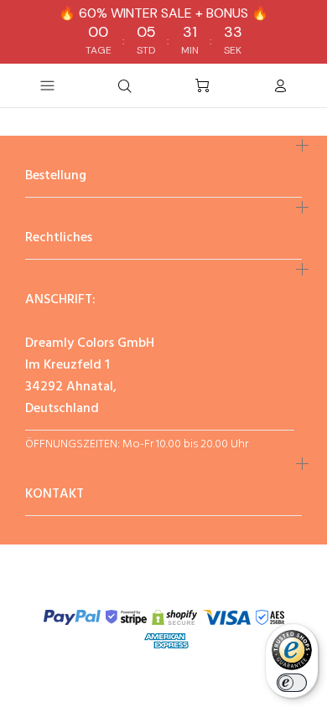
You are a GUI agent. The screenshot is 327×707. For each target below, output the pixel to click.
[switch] (292, 682)
